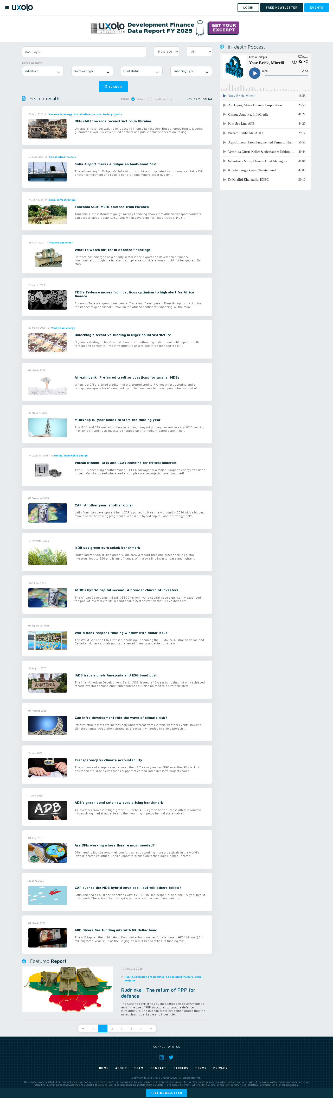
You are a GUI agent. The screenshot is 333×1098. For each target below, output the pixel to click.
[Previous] (93, 1028)
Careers (181, 1068)
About (121, 1068)
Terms (201, 1068)
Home (103, 1068)
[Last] (150, 1028)
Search (115, 86)
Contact (158, 1068)
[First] (83, 1028)
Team (138, 1068)
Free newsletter (166, 1092)
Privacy (220, 1068)
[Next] (141, 1028)
